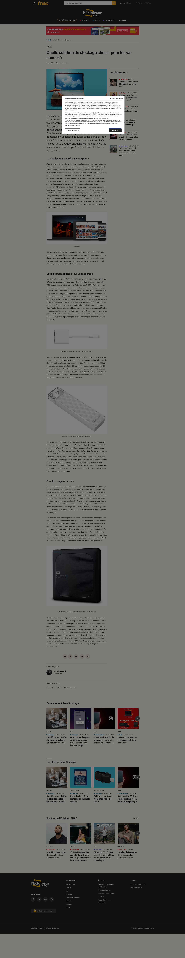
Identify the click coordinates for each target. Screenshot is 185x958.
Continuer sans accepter (116, 98)
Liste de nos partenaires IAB (72, 125)
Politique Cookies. (114, 116)
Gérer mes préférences (72, 130)
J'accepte (115, 130)
